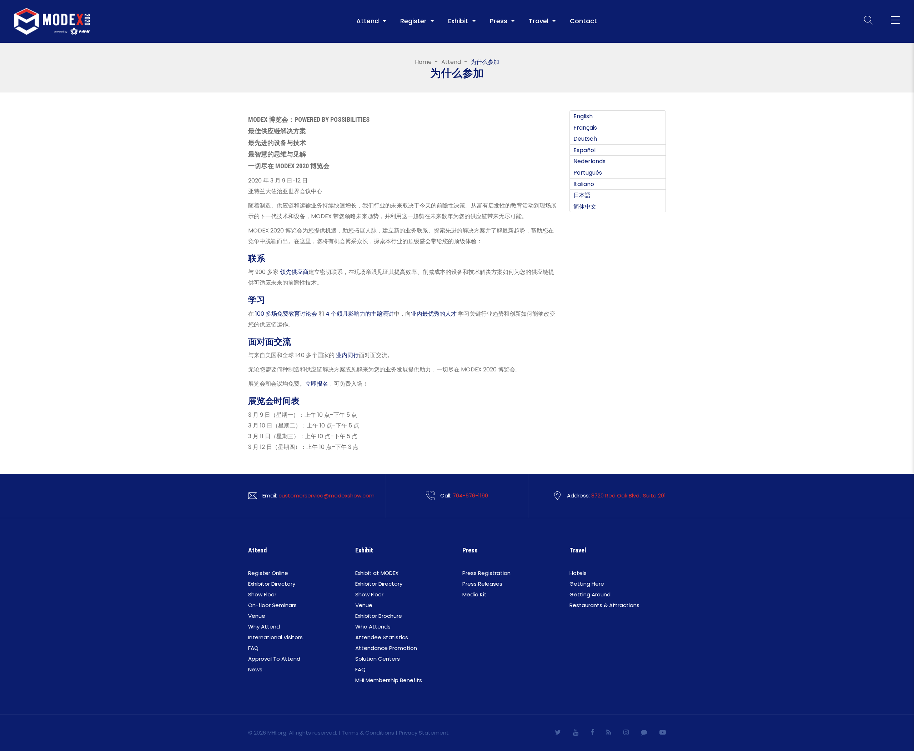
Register (413, 21)
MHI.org (276, 732)
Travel (538, 21)
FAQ (253, 648)
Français (585, 127)
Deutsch (585, 139)
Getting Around (590, 594)
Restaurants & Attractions (604, 605)
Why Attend (264, 626)
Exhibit (458, 21)
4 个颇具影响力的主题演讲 (360, 314)
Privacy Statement (424, 732)
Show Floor (262, 594)
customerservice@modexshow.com (326, 495)
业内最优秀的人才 (434, 314)
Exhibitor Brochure (378, 616)
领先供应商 (294, 272)
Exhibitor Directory (271, 583)
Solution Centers (377, 658)
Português (587, 173)
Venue (256, 616)
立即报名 (316, 384)
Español (584, 150)
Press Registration (486, 573)
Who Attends (373, 626)
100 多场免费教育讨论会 (286, 314)
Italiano (583, 184)
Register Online (268, 573)
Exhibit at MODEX (376, 573)
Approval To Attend (274, 658)
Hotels (578, 573)
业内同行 (347, 355)
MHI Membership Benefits (388, 680)
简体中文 (584, 206)
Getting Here (586, 583)
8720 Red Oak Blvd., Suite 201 (628, 495)
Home (423, 62)
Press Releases (482, 583)
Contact (583, 21)
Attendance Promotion (386, 648)
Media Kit (474, 594)
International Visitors (275, 637)
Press (498, 21)
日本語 (582, 195)
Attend (367, 21)
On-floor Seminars (272, 605)
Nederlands (589, 161)
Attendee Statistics (381, 637)
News (255, 669)
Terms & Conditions (368, 732)
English (583, 116)
